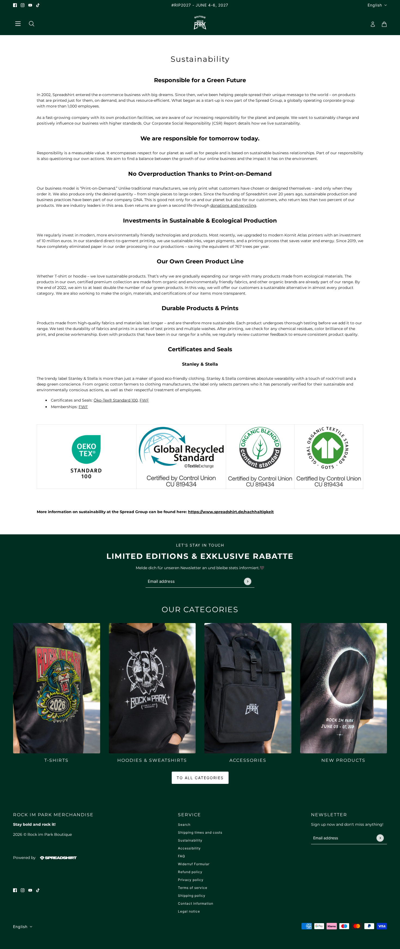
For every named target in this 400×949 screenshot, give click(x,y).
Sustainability (190, 840)
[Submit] (247, 581)
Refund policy (190, 872)
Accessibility (189, 848)
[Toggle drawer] (17, 22)
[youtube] (30, 5)
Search (184, 824)
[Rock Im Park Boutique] (200, 22)
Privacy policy (191, 880)
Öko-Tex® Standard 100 (116, 400)
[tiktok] (38, 5)
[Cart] (382, 22)
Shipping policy (191, 895)
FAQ (181, 856)
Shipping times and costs (200, 832)
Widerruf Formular (194, 864)
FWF (144, 400)
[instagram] (23, 5)
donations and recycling (233, 205)
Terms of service (192, 888)
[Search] (29, 22)
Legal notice (189, 911)
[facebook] (15, 5)
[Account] (371, 22)
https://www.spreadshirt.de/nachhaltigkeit (231, 511)
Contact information (195, 903)
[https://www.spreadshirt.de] (58, 857)
